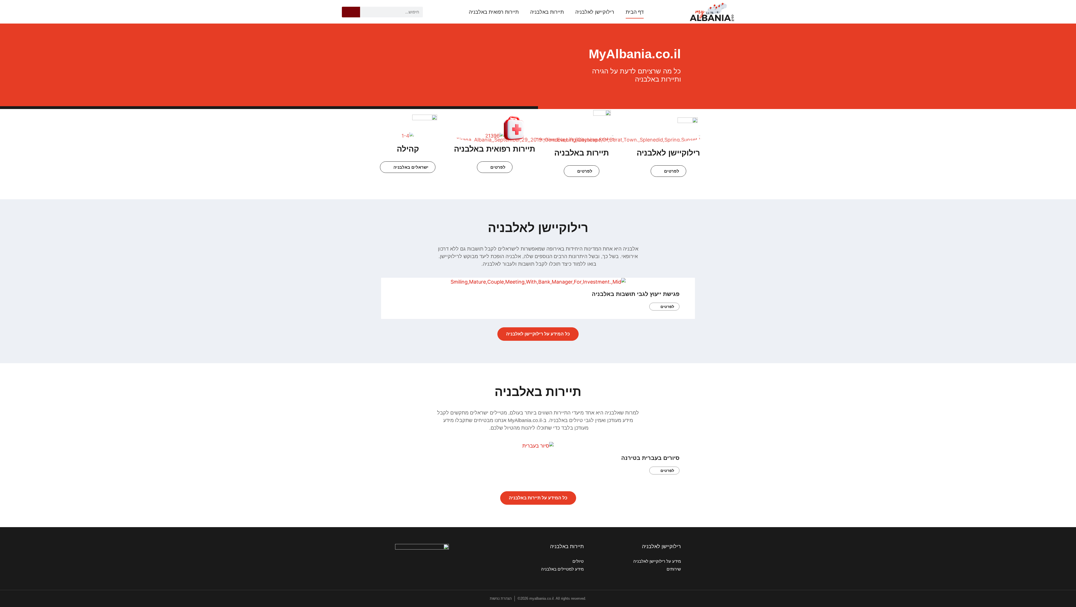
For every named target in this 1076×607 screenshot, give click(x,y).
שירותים (674, 569)
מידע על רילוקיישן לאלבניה (657, 561)
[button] (387, 294)
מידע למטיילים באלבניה (562, 569)
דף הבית (635, 12)
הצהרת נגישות (501, 598)
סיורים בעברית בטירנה (650, 458)
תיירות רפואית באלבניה (494, 12)
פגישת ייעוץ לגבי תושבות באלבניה (636, 294)
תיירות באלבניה (547, 12)
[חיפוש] (351, 12)
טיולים (578, 561)
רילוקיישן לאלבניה (594, 12)
